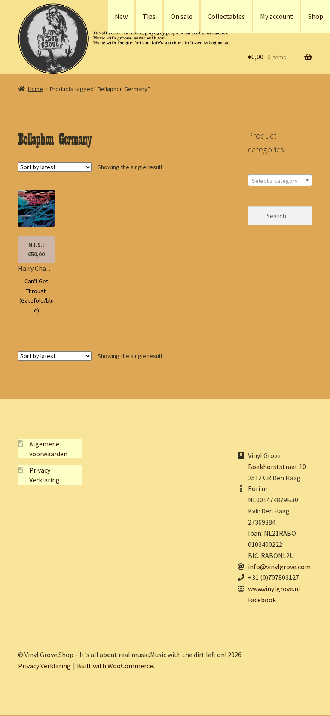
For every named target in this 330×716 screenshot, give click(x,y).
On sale (181, 16)
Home (35, 89)
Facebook (262, 599)
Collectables (226, 16)
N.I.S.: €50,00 (36, 249)
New (121, 16)
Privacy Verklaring (44, 665)
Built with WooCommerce (115, 665)
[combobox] (280, 180)
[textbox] (280, 181)
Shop (315, 16)
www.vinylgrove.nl (274, 588)
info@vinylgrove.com (279, 566)
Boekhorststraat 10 (277, 466)
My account (276, 16)
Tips (149, 16)
